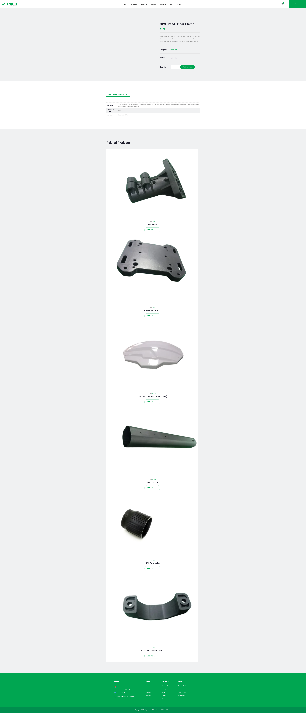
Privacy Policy (181, 695)
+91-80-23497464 (121, 696)
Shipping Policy (182, 692)
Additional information (118, 94)
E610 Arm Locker (152, 563)
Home (147, 686)
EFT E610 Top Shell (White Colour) (152, 396)
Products (148, 692)
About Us (148, 689)
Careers (164, 695)
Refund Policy (181, 689)
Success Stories (166, 686)
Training (164, 699)
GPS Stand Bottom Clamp (152, 651)
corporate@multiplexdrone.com (125, 692)
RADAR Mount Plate (152, 310)
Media (163, 692)
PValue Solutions (166, 710)
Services (148, 695)
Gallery (164, 689)
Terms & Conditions (183, 686)
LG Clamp (152, 224)
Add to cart (187, 67)
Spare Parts (173, 49)
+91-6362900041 (131, 696)
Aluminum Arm (152, 482)
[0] (282, 4)
